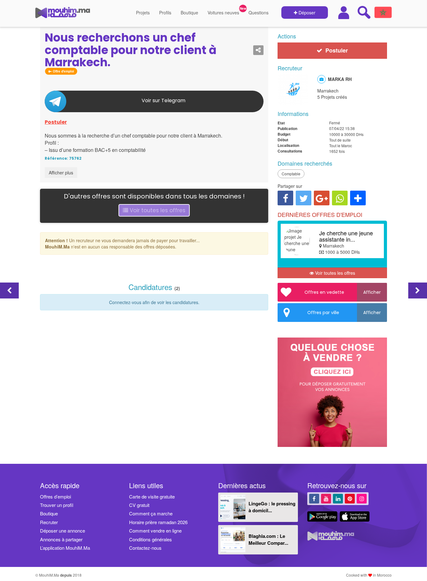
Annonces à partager (61, 539)
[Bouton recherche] (364, 12)
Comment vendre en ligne (155, 530)
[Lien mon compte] (344, 12)
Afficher (372, 292)
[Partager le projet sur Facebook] (285, 198)
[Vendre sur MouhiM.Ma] (335, 450)
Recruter (49, 522)
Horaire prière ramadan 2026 (158, 522)
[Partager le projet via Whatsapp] (340, 198)
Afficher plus (61, 172)
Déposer (306, 12)
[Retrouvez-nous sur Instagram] (362, 498)
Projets (143, 12)
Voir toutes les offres (156, 210)
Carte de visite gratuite (152, 496)
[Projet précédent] (9, 290)
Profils (165, 12)
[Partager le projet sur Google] (321, 198)
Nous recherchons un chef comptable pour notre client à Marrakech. (130, 50)
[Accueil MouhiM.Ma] (62, 15)
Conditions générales (150, 539)
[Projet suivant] (417, 290)
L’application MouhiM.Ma (65, 547)
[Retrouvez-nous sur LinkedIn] (338, 498)
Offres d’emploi (55, 496)
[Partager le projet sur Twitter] (303, 198)
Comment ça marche (151, 513)
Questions (259, 12)
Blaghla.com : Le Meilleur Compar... (268, 539)
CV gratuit (139, 505)
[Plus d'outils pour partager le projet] (358, 198)
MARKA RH (340, 79)
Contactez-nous (145, 547)
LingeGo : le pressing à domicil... (272, 506)
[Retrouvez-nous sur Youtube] (326, 498)
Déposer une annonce (62, 530)
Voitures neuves (223, 12)
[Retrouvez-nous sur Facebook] (314, 498)
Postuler (56, 122)
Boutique (189, 12)
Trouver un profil (56, 505)
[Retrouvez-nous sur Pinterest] (350, 498)
